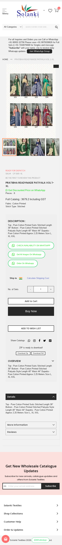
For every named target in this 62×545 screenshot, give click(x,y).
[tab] (31, 397)
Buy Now (31, 311)
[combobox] (31, 27)
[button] (24, 147)
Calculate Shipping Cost (38, 278)
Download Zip (23, 353)
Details (11, 396)
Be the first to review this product (23, 178)
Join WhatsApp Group (39, 51)
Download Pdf (38, 353)
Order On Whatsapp (25, 263)
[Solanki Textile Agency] (27, 12)
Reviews (12, 432)
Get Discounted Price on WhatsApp (26, 190)
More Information (17, 424)
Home (5, 59)
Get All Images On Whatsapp (29, 254)
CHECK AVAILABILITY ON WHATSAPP (33, 245)
